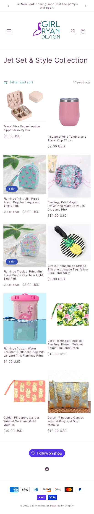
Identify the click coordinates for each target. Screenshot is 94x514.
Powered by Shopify (62, 505)
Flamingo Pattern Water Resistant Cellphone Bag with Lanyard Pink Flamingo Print (24, 352)
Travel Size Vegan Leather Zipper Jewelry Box (21, 128)
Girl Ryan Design (40, 505)
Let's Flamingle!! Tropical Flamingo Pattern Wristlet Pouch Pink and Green (65, 344)
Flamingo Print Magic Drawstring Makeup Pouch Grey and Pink (66, 205)
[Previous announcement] (8, 6)
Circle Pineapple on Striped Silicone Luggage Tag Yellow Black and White (68, 269)
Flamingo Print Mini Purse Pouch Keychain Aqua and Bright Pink (21, 202)
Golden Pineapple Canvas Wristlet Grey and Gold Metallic (66, 421)
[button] (9, 31)
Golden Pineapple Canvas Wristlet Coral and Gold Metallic (21, 421)
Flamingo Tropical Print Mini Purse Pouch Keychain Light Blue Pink (23, 275)
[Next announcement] (86, 6)
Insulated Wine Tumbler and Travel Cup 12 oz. (67, 138)
